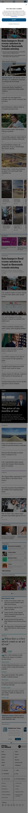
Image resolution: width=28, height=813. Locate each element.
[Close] (26, 4)
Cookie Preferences (14, 24)
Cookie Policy (14, 16)
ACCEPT (14, 19)
